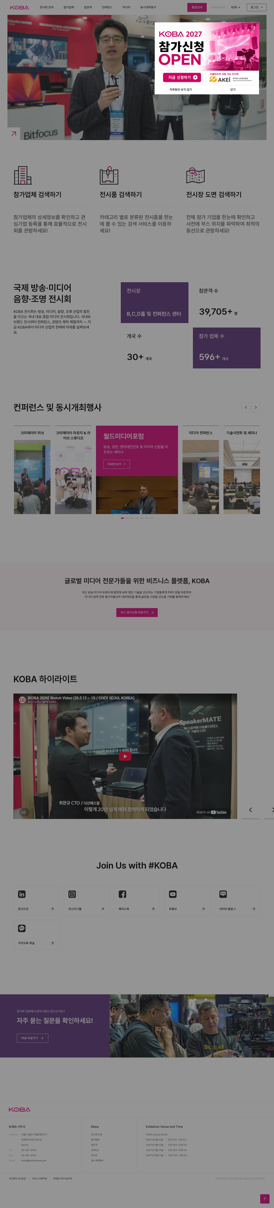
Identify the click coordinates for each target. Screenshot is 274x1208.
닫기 (233, 89)
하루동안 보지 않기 (181, 89)
